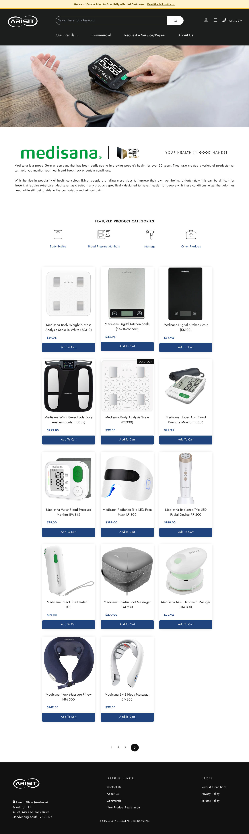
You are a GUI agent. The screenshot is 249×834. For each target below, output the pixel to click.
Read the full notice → (161, 4)
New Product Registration (123, 807)
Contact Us (114, 787)
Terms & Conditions (213, 787)
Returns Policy (210, 801)
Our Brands (66, 35)
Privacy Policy (210, 794)
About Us (185, 35)
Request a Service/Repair (144, 35)
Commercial (101, 35)
